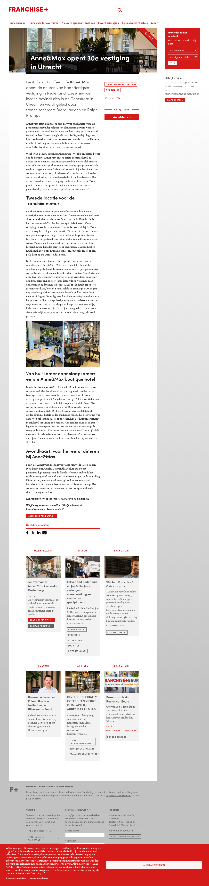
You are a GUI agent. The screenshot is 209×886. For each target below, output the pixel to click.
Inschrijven (174, 100)
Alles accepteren (154, 865)
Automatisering (117, 632)
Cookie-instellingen (39, 878)
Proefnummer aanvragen (36, 838)
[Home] (28, 9)
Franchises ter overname (43, 23)
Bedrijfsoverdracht (82, 748)
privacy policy (33, 798)
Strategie (74, 634)
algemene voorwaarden (118, 795)
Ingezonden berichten (124, 836)
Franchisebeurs (116, 736)
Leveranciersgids (108, 23)
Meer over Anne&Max (40, 515)
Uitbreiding (112, 89)
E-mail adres (72, 830)
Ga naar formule (40, 625)
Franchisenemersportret (85, 754)
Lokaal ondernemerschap (120, 84)
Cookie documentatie (16, 878)
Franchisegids (17, 23)
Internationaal (77, 651)
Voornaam (70, 840)
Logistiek (73, 645)
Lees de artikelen (38, 831)
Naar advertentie (40, 620)
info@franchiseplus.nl (128, 825)
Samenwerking (77, 629)
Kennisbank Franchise (135, 23)
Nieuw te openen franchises (78, 23)
